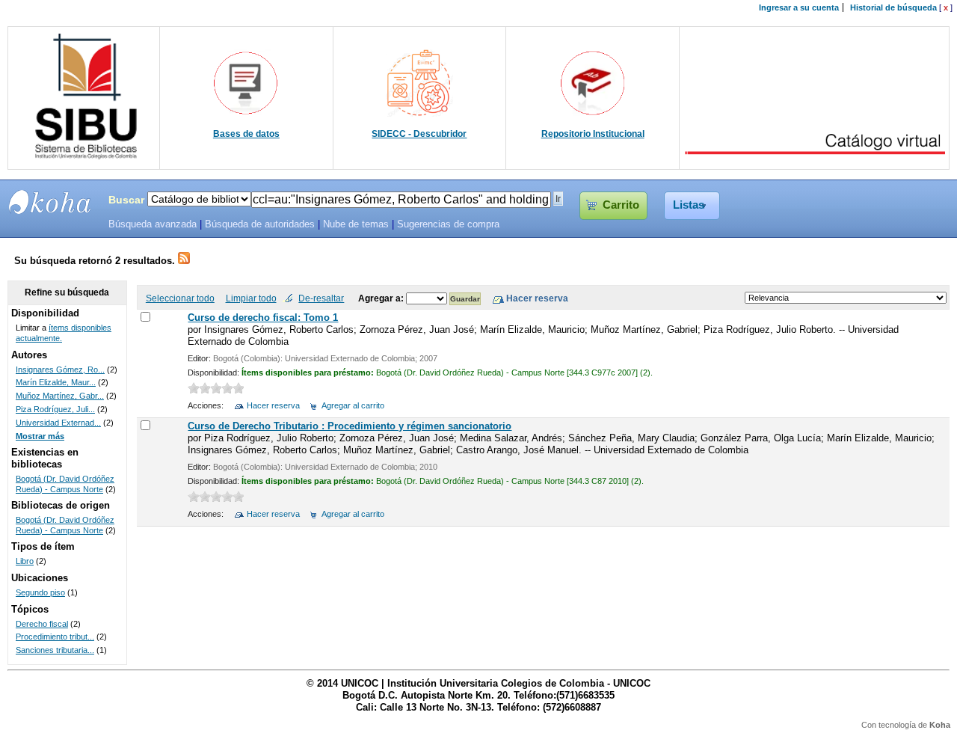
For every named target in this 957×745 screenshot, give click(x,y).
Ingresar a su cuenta (799, 7)
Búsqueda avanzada (152, 224)
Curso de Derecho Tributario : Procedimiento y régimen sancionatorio (349, 426)
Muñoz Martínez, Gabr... (60, 395)
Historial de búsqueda (893, 7)
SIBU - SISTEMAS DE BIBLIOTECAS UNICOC (50, 202)
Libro (25, 561)
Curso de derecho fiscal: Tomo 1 (263, 317)
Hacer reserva (273, 405)
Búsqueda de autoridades (260, 224)
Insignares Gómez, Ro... (60, 369)
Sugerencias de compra (448, 224)
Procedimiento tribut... (55, 636)
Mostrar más (40, 436)
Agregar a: (382, 298)
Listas (688, 205)
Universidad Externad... (58, 422)
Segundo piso (40, 592)
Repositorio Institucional (592, 134)
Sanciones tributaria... (55, 650)
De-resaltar (321, 298)
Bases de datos (246, 134)
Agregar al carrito (352, 405)
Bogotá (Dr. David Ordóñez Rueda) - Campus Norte (65, 484)
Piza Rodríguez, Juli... (55, 409)
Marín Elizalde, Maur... (56, 382)
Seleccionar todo (180, 298)
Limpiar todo (251, 298)
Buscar (126, 200)
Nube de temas (356, 224)
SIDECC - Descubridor (419, 134)
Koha (939, 724)
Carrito (621, 205)
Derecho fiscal (42, 623)
